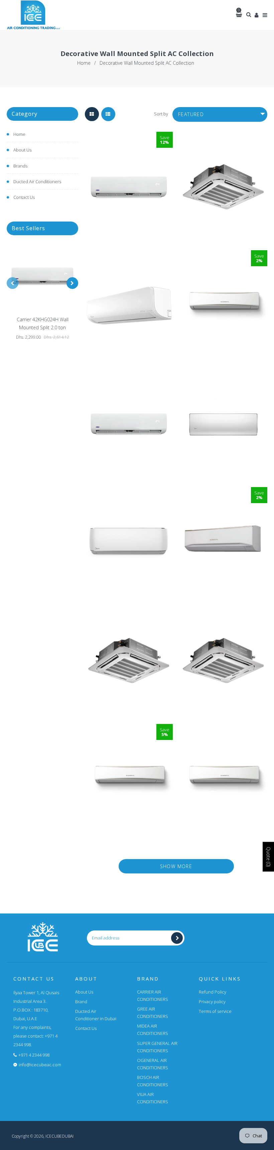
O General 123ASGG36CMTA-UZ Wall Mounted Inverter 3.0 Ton (223, 728)
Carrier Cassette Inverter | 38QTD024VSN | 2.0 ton (223, 616)
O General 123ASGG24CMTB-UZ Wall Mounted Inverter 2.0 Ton (129, 728)
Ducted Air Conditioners (37, 181)
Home (84, 63)
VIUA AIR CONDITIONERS (152, 1098)
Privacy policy (212, 1002)
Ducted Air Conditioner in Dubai (95, 1015)
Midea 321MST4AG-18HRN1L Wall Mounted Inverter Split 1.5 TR (129, 254)
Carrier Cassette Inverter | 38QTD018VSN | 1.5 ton (223, 142)
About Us (22, 150)
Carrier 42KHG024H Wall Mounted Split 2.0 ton (42, 323)
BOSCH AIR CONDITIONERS (152, 1081)
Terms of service (215, 1011)
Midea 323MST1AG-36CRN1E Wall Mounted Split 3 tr (129, 491)
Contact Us (24, 197)
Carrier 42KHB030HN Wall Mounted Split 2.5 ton (129, 386)
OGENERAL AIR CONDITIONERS (152, 1064)
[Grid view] (92, 114)
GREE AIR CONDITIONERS (152, 1012)
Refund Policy (212, 992)
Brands (20, 166)
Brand (81, 1002)
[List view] (108, 114)
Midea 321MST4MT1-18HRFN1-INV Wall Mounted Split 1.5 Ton (223, 373)
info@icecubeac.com (40, 1065)
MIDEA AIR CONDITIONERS (152, 1029)
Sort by (161, 114)
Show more (176, 866)
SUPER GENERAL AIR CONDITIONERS (157, 1047)
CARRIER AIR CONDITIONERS (152, 995)
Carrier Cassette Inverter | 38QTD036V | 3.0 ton (129, 616)
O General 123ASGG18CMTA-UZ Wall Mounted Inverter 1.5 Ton (223, 254)
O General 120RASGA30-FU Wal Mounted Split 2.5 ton (223, 498)
